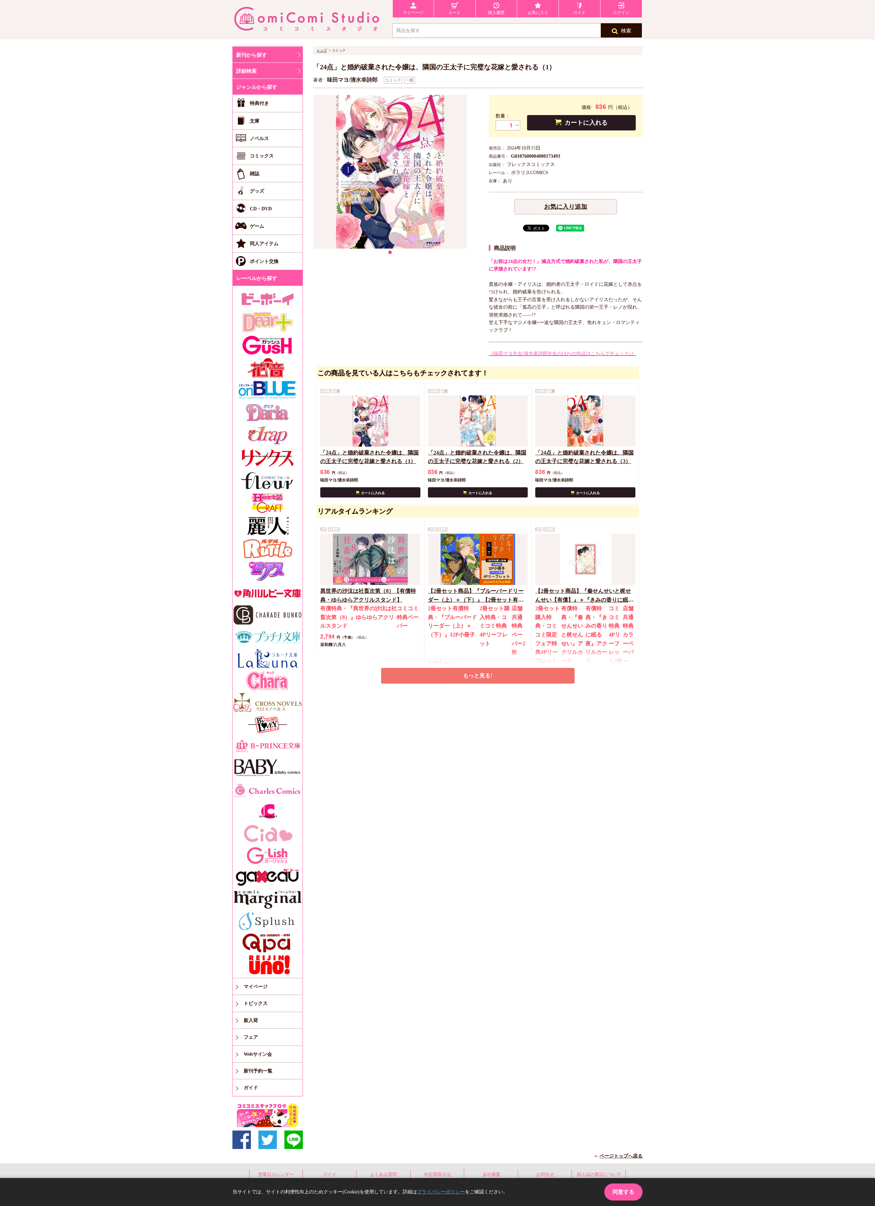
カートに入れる (586, 122)
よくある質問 (383, 1174)
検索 (626, 30)
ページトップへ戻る (621, 1156)
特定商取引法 (437, 1174)
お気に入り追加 (565, 206)
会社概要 (491, 1174)
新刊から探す (251, 55)
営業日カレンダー (276, 1174)
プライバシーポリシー (441, 1191)
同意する (623, 1192)
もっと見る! (477, 675)
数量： (503, 115)
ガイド (329, 1174)
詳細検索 (246, 71)
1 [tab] (390, 252)
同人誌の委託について (599, 1174)
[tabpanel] (390, 172)
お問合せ (545, 1174)
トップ (322, 50)
